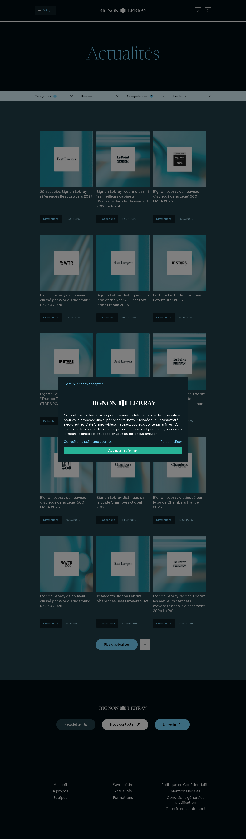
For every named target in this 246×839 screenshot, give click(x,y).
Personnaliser (171, 442)
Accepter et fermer (123, 451)
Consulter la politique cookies (88, 442)
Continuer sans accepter (83, 384)
